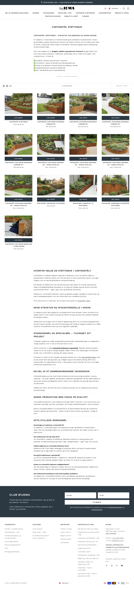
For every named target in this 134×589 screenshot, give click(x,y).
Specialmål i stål (65, 13)
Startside (59, 76)
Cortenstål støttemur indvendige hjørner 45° (18, 163)
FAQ (6, 548)
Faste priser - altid (39, 532)
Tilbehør (85, 16)
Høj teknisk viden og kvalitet (88, 529)
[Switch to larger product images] (4, 86)
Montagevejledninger (12, 552)
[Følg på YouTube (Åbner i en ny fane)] (122, 566)
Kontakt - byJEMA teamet (14, 529)
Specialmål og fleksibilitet (87, 545)
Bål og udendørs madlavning (17, 13)
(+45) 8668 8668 (118, 538)
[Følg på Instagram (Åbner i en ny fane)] (112, 566)
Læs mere (18, 118)
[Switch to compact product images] (10, 86)
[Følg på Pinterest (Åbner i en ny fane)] (117, 566)
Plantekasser (48, 13)
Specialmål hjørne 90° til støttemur (83, 204)
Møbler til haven (122, 13)
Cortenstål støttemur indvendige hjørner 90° (83, 123)
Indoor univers (65, 532)
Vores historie (37, 529)
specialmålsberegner (89, 357)
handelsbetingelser (115, 507)
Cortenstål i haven (84, 552)
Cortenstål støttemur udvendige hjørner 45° (115, 123)
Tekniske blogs (65, 539)
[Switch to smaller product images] (7, 86)
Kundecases (64, 542)
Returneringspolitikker (13, 545)
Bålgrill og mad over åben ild (88, 558)
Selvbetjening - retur (12, 532)
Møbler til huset (71, 16)
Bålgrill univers (65, 536)
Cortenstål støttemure (85, 13)
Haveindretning (105, 13)
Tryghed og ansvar (84, 548)
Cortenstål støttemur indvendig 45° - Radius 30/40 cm (18, 204)
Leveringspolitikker (11, 541)
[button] (115, 8)
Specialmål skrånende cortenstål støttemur (115, 204)
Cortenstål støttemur (70, 76)
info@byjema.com (117, 540)
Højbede (35, 13)
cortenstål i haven (83, 301)
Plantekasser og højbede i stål (88, 555)
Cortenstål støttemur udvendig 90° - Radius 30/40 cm (51, 163)
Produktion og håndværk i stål (88, 538)
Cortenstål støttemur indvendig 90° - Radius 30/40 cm (83, 163)
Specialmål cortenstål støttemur (51, 203)
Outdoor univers (66, 529)
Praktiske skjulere (53, 16)
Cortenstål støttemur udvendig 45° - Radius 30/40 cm (115, 163)
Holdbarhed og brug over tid (88, 541)
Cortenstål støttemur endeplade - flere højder (18, 245)
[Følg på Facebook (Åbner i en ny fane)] (107, 566)
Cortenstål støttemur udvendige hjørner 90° (50, 123)
